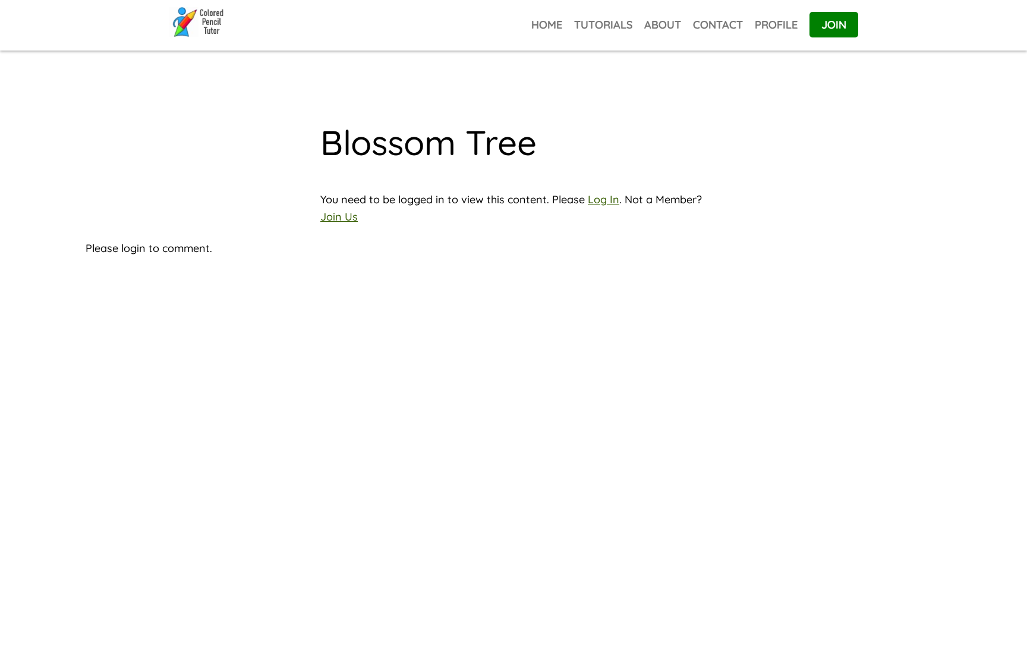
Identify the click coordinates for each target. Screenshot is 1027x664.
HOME (546, 25)
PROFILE (776, 25)
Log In (603, 199)
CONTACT (718, 25)
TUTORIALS (603, 25)
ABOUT (662, 25)
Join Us (339, 217)
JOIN (833, 25)
